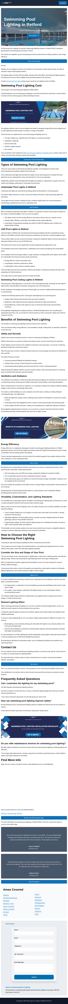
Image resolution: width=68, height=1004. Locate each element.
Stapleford (38, 911)
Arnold (5, 915)
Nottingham (38, 900)
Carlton (37, 894)
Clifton (37, 914)
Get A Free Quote (34, 881)
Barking (19, 813)
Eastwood (38, 897)
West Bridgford (39, 905)
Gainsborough (11, 813)
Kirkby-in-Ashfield (8, 909)
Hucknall (6, 912)
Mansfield (6, 901)
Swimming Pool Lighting (14, 81)
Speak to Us (34, 575)
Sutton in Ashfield (8, 906)
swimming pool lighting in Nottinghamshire (40, 153)
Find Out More (34, 207)
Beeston (37, 908)
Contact (62, 3)
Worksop (4, 813)
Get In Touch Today (34, 61)
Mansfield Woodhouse (10, 898)
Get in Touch (34, 463)
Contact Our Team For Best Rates (34, 159)
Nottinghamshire (40, 903)
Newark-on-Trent (8, 903)
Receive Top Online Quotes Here (34, 818)
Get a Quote (32, 35)
